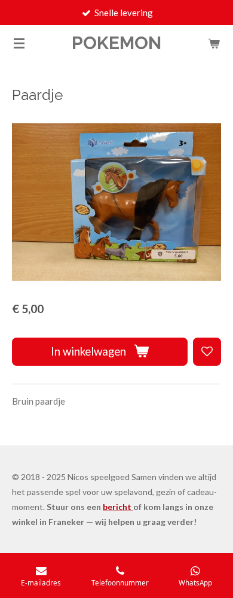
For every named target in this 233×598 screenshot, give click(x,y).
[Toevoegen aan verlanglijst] (207, 352)
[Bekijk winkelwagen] (214, 43)
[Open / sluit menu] (19, 43)
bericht (118, 507)
